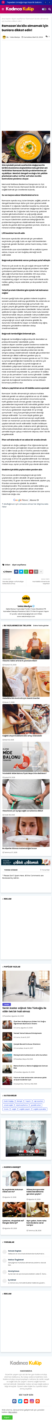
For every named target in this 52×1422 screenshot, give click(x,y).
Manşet (19, 1101)
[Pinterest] (31, 572)
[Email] (36, 572)
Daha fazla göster (41, 625)
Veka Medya (25, 606)
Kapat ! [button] (7, 1417)
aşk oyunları (38, 1101)
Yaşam (28, 1101)
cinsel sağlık (8, 1105)
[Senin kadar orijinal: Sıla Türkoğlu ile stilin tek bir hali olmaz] (26, 986)
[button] (45, 2)
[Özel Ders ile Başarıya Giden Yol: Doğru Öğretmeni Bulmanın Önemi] (7, 1024)
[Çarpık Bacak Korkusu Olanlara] (7, 1047)
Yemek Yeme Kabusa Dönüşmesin (28, 1033)
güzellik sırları (36, 1105)
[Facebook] (16, 572)
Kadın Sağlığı (9, 1101)
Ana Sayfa (6, 19)
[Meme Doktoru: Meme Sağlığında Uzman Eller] (7, 1069)
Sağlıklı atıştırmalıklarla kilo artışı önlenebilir (22, 736)
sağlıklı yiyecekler (39, 1109)
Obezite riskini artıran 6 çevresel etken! (19, 661)
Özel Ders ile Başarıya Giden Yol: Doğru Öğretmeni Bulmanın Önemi (30, 1022)
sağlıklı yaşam (24, 1109)
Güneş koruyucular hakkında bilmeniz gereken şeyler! (35, 1191)
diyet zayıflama (18, 19)
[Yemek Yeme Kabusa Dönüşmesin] (7, 1036)
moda (6, 1109)
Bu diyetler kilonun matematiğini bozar (19, 848)
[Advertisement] (26, 58)
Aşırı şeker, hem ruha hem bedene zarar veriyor (36, 1223)
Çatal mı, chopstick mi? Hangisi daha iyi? (13, 1222)
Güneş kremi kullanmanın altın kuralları (30, 1055)
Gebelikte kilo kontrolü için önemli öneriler (21, 698)
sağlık (14, 1109)
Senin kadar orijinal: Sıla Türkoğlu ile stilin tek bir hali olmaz (24, 1009)
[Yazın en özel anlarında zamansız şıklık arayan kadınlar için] (7, 1081)
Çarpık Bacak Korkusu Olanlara (27, 1044)
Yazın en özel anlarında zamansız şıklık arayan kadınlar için (30, 1079)
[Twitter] (21, 572)
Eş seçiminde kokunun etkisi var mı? (12, 1190)
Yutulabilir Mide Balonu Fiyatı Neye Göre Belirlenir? (24, 773)
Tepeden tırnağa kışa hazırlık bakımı (24, 2)
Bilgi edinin (12, 1412)
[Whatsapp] (26, 572)
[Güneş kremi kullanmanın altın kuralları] (7, 1058)
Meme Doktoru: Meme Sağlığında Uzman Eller (31, 1067)
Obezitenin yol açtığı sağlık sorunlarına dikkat (22, 811)
